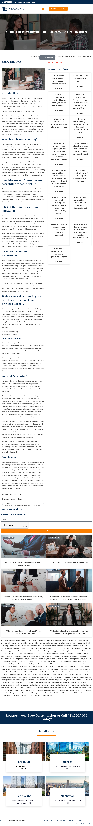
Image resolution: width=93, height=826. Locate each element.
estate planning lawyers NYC (62, 680)
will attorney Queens (61, 669)
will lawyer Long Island (20, 672)
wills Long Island (23, 680)
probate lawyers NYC (45, 659)
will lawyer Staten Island (76, 672)
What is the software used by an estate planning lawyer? (59, 252)
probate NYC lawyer (70, 661)
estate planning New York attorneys (39, 685)
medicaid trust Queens (53, 646)
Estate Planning (9, 499)
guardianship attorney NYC (24, 690)
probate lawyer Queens (9, 659)
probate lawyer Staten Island (63, 659)
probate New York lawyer (53, 661)
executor (19, 124)
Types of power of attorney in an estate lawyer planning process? (59, 229)
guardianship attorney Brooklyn (45, 688)
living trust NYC (29, 643)
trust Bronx (76, 667)
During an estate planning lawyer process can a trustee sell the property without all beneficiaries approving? (59, 178)
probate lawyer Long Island (59, 656)
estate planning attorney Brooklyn (64, 685)
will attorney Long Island (16, 669)
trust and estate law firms (10, 682)
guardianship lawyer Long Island (24, 693)
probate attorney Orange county (43, 651)
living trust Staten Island (56, 643)
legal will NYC (33, 640)
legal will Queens (44, 640)
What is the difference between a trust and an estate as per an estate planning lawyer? (80, 101)
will (20, 495)
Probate (19, 499)
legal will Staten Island (58, 640)
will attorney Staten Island (78, 669)
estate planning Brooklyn (78, 682)
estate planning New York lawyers (22, 688)
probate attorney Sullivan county (63, 653)
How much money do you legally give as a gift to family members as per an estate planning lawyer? (59, 151)
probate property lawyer (36, 664)
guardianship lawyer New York (46, 693)
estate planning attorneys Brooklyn (32, 682)
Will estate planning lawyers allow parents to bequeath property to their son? (80, 126)
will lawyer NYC (48, 672)
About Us (47, 820)
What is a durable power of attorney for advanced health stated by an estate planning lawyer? (59, 205)
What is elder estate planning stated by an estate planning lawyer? (80, 175)
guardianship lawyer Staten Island (19, 695)
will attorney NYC (47, 669)
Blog (80, 820)
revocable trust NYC (36, 667)
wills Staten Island (45, 680)
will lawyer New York (36, 672)
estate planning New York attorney (13, 685)
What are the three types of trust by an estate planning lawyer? (59, 123)
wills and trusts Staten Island (17, 677)
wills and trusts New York (55, 674)
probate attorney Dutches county (66, 648)
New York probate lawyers (25, 648)
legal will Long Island (8, 640)
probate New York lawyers (82, 680)
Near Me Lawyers (49, 695)
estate (6, 495)
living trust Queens (41, 643)
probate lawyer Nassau (78, 656)
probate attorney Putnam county (67, 651)
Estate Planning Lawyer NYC (67, 693)
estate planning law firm (16, 9)
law (10, 495)
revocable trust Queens (51, 667)
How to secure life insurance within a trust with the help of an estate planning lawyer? (80, 231)
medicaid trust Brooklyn (74, 643)
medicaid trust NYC (37, 646)
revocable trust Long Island (73, 664)
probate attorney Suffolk (42, 653)
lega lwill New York (22, 640)
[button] (43, 8)
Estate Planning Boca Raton (47, 677)
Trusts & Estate (16, 8)
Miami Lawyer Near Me (65, 677)
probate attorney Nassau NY (20, 651)
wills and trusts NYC (72, 674)
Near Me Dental (36, 695)
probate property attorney (16, 664)
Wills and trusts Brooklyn (18, 674)
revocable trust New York (19, 667)
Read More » (59, 89)
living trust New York (16, 643)
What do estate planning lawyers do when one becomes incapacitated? (80, 202)
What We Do (60, 820)
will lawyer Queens (61, 672)
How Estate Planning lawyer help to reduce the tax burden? (59, 79)
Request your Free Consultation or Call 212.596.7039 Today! (46, 717)
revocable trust (66, 667)
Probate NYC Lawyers (17, 820)
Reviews (72, 820)
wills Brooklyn (32, 677)
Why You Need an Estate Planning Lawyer (80, 78)
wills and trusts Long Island (37, 674)
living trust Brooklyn (74, 640)
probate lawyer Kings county (39, 656)
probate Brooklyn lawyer (20, 656)
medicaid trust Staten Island (71, 646)
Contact (89, 820)
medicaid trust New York (21, 646)
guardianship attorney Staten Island (69, 690)
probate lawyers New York (27, 659)
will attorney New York (33, 669)
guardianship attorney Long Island (69, 688)
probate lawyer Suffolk (82, 659)
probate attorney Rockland (23, 653)
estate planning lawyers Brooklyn (57, 682)
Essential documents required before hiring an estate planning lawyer (59, 100)
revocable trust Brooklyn (54, 664)
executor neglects (30, 442)
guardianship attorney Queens (45, 690)
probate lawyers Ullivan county (12, 661)
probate (7, 266)
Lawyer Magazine (80, 677)
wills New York (34, 680)
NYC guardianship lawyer (44, 648)
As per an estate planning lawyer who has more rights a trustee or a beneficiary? (80, 148)
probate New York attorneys (34, 661)
